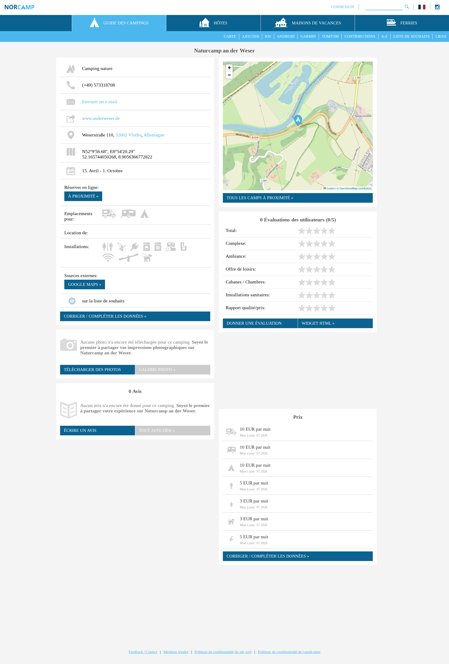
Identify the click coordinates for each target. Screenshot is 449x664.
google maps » (84, 284)
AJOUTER (250, 36)
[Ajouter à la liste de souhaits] (72, 301)
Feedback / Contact (143, 652)
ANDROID (286, 36)
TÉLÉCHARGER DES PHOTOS (92, 369)
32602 (121, 134)
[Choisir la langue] (421, 8)
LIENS (440, 36)
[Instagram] (437, 8)
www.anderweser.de (101, 118)
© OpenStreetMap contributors (354, 188)
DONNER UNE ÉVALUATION (254, 323)
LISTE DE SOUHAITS (411, 36)
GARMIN (308, 36)
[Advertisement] (135, 477)
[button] (298, 120)
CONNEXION (342, 7)
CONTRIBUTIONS (359, 36)
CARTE (230, 36)
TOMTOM (330, 36)
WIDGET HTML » (318, 323)
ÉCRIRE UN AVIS (80, 430)
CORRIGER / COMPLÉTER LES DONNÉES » (105, 316)
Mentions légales (175, 652)
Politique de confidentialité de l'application (289, 652)
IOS (268, 36)
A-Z (384, 36)
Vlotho (134, 134)
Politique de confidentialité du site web (223, 652)
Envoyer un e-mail (99, 101)
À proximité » (83, 196)
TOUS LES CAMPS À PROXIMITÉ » (260, 197)
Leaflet (330, 188)
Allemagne (154, 134)
